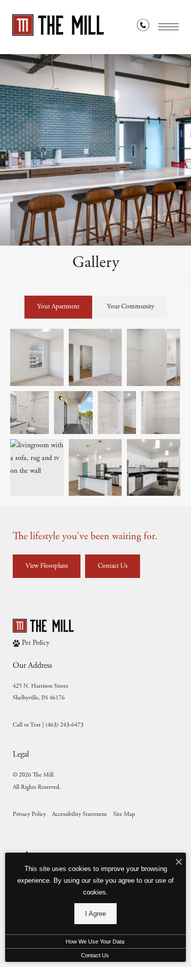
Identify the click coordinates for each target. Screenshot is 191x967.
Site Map (124, 814)
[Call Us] (143, 27)
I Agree (95, 913)
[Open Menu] (168, 26)
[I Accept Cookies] (179, 863)
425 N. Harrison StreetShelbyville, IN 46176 (40, 692)
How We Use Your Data (95, 941)
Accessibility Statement (79, 814)
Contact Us (95, 955)
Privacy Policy (29, 814)
